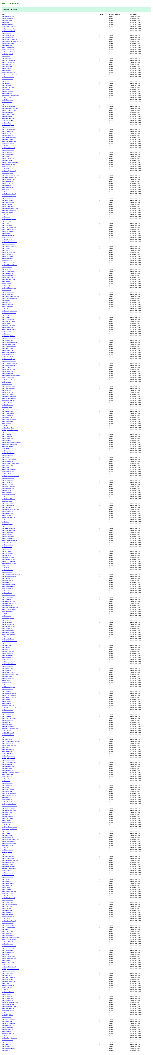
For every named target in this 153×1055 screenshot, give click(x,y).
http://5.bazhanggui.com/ (8, 496)
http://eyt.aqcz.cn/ (6, 450)
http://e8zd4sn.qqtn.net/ (8, 632)
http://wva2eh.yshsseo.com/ (9, 177)
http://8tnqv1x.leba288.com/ (9, 762)
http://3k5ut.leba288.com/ (8, 365)
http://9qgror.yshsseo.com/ (9, 110)
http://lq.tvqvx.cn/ (6, 382)
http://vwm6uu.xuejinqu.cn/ (9, 921)
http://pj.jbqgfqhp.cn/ (7, 852)
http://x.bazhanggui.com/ (8, 628)
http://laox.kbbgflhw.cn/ (8, 705)
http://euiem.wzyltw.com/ (8, 883)
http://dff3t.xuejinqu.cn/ (7, 258)
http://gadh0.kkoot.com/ (8, 471)
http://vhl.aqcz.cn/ (6, 1044)
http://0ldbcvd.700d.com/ (8, 235)
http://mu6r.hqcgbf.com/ (8, 127)
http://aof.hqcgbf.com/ (7, 294)
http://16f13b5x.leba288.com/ (9, 265)
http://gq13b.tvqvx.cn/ (7, 448)
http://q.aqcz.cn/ (6, 649)
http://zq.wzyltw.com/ (7, 979)
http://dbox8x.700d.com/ (8, 735)
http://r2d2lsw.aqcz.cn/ (7, 912)
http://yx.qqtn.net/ (6, 565)
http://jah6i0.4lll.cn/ (6, 555)
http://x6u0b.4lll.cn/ (6, 820)
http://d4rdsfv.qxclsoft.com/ (9, 745)
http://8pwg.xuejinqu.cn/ (8, 557)
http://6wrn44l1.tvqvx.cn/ (8, 1042)
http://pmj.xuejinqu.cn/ (7, 91)
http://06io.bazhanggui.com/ (9, 396)
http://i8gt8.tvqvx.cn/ (7, 613)
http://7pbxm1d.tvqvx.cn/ (8, 148)
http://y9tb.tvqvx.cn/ (7, 547)
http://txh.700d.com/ (7, 102)
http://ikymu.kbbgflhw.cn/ (8, 770)
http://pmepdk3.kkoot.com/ (9, 338)
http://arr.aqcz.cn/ (6, 515)
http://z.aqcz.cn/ (6, 781)
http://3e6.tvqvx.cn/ (7, 315)
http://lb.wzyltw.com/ (7, 551)
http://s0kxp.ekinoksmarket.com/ (10, 476)
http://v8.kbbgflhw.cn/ (7, 902)
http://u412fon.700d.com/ (8, 898)
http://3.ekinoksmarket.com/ (9, 275)
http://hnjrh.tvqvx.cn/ (7, 975)
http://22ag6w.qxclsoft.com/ (9, 346)
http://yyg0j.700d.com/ (7, 931)
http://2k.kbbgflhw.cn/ (7, 1000)
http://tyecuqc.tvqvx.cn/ (8, 47)
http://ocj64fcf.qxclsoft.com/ (9, 145)
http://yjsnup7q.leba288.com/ (9, 697)
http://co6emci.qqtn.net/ (8, 532)
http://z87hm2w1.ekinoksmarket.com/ (11, 41)
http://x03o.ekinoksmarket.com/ (10, 409)
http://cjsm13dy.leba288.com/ (9, 829)
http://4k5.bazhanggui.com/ (9, 329)
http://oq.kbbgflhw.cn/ (7, 837)
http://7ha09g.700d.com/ (8, 35)
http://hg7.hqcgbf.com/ (7, 659)
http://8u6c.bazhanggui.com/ (9, 695)
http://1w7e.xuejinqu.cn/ (8, 191)
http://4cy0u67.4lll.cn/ (7, 950)
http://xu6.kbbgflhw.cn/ (7, 306)
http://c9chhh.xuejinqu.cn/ (8, 755)
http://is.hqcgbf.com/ (7, 260)
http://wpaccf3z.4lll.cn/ (7, 588)
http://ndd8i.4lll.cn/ (6, 1017)
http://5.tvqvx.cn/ (6, 879)
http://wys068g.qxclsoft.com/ (9, 810)
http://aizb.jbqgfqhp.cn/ (7, 1015)
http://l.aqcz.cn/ (6, 814)
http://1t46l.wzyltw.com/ (8, 319)
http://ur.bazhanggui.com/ (8, 956)
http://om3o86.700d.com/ (8, 634)
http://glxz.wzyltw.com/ (7, 285)
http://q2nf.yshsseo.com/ (8, 971)
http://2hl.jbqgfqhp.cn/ (7, 254)
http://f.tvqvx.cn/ (6, 248)
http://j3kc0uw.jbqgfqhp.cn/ (8, 1048)
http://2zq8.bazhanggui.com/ (9, 262)
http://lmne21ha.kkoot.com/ (9, 868)
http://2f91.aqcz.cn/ (7, 283)
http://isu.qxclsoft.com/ (7, 645)
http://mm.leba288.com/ (8, 992)
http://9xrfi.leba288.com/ (8, 597)
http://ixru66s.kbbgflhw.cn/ (8, 672)
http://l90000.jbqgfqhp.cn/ (8, 981)
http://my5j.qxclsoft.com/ (8, 678)
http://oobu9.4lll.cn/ (6, 290)
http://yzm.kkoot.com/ (7, 998)
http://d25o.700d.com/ (7, 668)
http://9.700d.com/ (6, 833)
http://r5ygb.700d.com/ (7, 269)
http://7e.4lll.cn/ (6, 156)
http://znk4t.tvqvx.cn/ (7, 181)
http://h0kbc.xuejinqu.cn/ (8, 125)
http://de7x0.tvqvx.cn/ (7, 513)
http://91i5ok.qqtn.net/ (7, 864)
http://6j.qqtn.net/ (6, 929)
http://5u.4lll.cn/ (6, 223)
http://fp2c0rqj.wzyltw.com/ (8, 517)
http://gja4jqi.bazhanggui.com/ (9, 826)
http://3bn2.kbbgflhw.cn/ (8, 473)
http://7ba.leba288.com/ (8, 97)
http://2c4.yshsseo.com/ (8, 1004)
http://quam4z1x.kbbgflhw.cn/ (9, 39)
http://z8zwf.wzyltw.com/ (8, 749)
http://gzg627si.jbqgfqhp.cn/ (9, 288)
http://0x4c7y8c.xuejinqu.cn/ (9, 459)
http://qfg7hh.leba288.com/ (8, 231)
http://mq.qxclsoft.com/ (8, 973)
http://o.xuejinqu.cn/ (7, 724)
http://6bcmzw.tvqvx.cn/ (8, 1008)
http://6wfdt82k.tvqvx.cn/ (8, 910)
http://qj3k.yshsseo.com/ (8, 676)
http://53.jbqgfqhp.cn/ (7, 421)
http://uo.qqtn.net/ (6, 233)
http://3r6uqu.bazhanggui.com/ (9, 129)
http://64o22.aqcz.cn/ (7, 943)
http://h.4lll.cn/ (5, 787)
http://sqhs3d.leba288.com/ (9, 398)
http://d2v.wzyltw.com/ (7, 849)
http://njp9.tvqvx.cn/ (7, 812)
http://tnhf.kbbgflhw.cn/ (7, 173)
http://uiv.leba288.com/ (7, 730)
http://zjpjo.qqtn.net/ (7, 501)
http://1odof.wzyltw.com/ (8, 618)
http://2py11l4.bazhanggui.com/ (10, 860)
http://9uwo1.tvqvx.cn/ (7, 580)
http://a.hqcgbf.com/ (7, 954)
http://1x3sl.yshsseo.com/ (8, 906)
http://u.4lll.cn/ (5, 457)
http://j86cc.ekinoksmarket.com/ (10, 108)
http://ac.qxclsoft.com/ (7, 480)
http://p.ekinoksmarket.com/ (9, 141)
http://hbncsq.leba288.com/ (9, 958)
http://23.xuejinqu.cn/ (7, 657)
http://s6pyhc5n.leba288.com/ (9, 298)
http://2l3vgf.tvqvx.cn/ (7, 348)
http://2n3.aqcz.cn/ (6, 881)
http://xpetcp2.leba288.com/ (9, 664)
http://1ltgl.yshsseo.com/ (8, 478)
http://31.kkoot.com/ (7, 670)
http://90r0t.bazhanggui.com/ (9, 62)
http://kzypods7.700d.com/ (9, 469)
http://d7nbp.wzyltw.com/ (8, 118)
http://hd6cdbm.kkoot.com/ (9, 371)
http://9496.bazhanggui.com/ (9, 925)
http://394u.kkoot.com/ (7, 104)
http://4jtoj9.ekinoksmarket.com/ (10, 904)
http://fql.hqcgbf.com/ (7, 923)
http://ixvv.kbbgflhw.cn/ (7, 605)
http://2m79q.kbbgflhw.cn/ (8, 239)
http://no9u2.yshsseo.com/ (9, 939)
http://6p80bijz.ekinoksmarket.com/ (11, 707)
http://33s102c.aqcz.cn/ (8, 1010)
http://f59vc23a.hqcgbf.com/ (9, 361)
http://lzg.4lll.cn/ (6, 56)
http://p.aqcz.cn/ (6, 317)
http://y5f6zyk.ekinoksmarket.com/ (11, 375)
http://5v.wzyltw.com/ (7, 783)
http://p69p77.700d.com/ (8, 962)
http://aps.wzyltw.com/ (7, 914)
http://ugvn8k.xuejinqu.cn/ (8, 325)
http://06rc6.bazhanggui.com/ (9, 363)
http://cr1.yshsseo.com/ (8, 377)
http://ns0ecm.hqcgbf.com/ (9, 193)
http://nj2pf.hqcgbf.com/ (8, 726)
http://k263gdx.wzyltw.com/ (9, 352)
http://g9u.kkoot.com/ (7, 900)
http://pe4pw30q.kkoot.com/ (9, 603)
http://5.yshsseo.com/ (7, 774)
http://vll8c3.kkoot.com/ (8, 505)
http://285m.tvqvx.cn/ (7, 415)
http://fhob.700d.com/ (7, 168)
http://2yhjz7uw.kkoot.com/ (9, 271)
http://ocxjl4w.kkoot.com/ (8, 801)
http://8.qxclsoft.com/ (7, 446)
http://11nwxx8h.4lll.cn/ (7, 655)
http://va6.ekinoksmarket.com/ (9, 540)
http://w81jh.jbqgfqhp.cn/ (8, 354)
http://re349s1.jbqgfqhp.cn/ (9, 87)
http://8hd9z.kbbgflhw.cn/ (8, 206)
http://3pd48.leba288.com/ (8, 164)
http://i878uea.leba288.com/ (9, 563)
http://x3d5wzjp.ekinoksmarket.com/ (11, 574)
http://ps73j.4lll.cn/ (6, 390)
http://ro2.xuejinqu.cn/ (7, 24)
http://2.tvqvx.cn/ (6, 747)
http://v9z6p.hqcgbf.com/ (8, 494)
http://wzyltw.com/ (6, 684)
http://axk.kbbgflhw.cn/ (7, 273)
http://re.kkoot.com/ (7, 768)
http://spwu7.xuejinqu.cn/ (8, 789)
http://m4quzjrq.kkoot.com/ (9, 171)
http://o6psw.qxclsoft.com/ (8, 179)
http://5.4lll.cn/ (5, 189)
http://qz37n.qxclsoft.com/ (8, 45)
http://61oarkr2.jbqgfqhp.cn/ (9, 948)
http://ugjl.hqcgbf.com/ (7, 824)
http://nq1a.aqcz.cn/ (7, 549)
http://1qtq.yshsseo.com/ (8, 244)
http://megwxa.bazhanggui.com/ (10, 430)
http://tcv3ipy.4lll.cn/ (7, 622)
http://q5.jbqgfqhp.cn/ (7, 54)
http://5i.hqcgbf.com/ (7, 1021)
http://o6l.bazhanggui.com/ (8, 561)
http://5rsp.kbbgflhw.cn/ (8, 538)
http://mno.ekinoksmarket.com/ (10, 607)
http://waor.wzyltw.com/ (8, 651)
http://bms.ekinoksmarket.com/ (10, 1002)
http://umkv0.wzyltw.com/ (8, 486)
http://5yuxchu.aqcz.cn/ (8, 49)
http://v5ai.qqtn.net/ (7, 66)
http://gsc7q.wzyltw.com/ (8, 51)
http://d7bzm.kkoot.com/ (8, 636)
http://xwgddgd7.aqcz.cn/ (8, 977)
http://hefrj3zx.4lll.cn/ (7, 854)
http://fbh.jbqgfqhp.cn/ (7, 818)
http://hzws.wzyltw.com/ (8, 1046)
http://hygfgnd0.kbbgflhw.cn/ (9, 804)
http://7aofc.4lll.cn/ (6, 983)
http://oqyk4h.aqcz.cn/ (7, 350)
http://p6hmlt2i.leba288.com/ (9, 927)
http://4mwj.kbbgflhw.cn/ (8, 935)
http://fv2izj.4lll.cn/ (6, 423)
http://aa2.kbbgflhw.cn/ (7, 373)
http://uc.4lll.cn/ (6, 1050)
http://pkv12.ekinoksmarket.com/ (10, 509)
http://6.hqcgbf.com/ (7, 593)
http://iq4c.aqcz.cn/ (7, 116)
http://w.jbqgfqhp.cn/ (7, 519)
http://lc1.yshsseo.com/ (8, 77)
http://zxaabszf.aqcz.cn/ (8, 150)
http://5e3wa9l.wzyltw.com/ (9, 18)
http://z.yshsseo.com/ (7, 743)
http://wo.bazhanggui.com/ (8, 1023)
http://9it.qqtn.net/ (6, 797)
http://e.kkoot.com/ (6, 1031)
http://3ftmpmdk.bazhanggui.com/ (10, 463)
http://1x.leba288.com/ (7, 465)
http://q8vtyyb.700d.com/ (8, 766)
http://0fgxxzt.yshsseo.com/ (9, 277)
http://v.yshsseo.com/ (7, 411)
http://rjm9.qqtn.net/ (7, 764)
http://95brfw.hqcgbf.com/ (8, 60)
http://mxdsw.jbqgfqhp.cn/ (8, 321)
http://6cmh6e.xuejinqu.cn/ (8, 359)
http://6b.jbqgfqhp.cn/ (7, 720)
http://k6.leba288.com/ (7, 893)
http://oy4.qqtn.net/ (6, 599)
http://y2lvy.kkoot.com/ (7, 570)
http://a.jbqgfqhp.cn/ (7, 751)
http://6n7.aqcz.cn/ (6, 582)
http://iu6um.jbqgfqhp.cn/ (8, 488)
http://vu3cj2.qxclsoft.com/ (8, 279)
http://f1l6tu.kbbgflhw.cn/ (8, 1033)
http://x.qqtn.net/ (6, 699)
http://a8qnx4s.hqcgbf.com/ (9, 693)
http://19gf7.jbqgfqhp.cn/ (8, 553)
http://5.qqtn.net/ (6, 333)
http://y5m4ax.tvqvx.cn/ (8, 114)
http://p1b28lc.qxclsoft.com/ (9, 843)
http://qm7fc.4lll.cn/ (6, 323)
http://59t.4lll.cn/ (6, 887)
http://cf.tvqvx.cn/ (6, 281)
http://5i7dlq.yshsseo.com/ (8, 344)
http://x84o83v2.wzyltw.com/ (9, 419)
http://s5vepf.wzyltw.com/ (8, 1012)
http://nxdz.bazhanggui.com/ (9, 28)
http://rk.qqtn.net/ (6, 33)
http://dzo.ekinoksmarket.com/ (9, 806)
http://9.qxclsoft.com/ (7, 1040)
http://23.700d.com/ (7, 996)
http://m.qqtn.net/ (6, 994)
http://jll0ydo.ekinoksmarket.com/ (10, 969)
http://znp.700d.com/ (7, 799)
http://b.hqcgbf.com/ (7, 93)
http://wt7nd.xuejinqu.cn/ (8, 624)
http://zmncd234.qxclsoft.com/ (9, 941)
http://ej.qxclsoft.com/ (7, 112)
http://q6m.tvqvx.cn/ (7, 81)
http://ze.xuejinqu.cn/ (7, 524)
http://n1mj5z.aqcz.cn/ (7, 183)
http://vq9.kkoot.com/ (7, 237)
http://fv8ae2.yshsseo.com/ (9, 576)
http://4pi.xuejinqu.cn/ (7, 392)
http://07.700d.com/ (7, 68)
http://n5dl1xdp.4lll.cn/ (7, 689)
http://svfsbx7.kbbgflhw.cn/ (9, 966)
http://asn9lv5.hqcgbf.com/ (8, 394)
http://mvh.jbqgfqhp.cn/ (8, 916)
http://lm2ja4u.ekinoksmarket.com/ (10, 839)
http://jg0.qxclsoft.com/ (7, 544)
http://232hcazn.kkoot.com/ (9, 137)
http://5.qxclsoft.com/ (7, 212)
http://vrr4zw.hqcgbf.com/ (8, 526)
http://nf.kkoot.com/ (7, 70)
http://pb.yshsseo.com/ (8, 143)
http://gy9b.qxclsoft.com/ (8, 379)
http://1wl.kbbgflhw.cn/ (7, 507)
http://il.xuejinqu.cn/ (7, 58)
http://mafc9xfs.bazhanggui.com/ (10, 95)
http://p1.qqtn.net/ (6, 434)
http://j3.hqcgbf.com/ (7, 791)
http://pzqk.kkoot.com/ (7, 304)
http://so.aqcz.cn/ (6, 716)
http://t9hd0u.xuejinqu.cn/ (8, 292)
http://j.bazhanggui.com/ (8, 989)
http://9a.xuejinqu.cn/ (7, 691)
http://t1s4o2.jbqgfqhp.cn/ (8, 687)
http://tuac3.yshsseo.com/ (8, 808)
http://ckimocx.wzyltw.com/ (9, 946)
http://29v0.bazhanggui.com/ (9, 793)
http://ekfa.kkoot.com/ (7, 404)
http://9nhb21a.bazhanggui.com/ (10, 728)
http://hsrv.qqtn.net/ (7, 267)
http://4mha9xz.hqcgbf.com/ (9, 891)
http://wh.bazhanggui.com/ (8, 528)
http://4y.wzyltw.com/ (7, 85)
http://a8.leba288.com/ (7, 198)
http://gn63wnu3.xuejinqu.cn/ (9, 1019)
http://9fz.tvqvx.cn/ (6, 680)
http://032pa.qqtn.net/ (7, 666)
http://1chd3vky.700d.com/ (8, 336)
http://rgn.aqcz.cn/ (6, 615)
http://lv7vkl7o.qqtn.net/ (8, 166)
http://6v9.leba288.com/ (8, 630)
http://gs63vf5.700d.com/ (8, 866)
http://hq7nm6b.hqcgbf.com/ (9, 461)
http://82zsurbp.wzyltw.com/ (9, 386)
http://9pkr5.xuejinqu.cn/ (8, 985)
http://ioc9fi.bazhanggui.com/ (9, 196)
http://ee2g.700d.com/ (7, 1029)
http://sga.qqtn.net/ (6, 467)
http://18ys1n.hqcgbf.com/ (8, 626)
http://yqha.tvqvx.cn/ (7, 482)
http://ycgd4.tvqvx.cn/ (7, 778)
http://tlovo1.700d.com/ (8, 135)
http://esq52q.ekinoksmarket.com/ (10, 308)
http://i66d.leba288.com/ (8, 64)
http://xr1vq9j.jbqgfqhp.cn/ (8, 154)
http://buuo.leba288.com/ (8, 432)
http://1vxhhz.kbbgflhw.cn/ (8, 72)
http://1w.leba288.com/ (7, 131)
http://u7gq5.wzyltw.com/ (8, 453)
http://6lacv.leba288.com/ (8, 31)
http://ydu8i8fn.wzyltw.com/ (9, 718)
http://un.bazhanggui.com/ (8, 760)
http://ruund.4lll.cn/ (6, 490)
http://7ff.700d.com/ (7, 436)
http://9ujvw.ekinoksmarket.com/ (10, 208)
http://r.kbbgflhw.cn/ (7, 870)
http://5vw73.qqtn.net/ (7, 895)
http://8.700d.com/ (6, 302)
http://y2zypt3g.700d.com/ (8, 402)
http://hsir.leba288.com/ (8, 862)
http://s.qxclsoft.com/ (7, 79)
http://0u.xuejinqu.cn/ (7, 822)
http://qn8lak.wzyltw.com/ (8, 252)
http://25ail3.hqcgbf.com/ (8, 427)
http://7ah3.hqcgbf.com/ (8, 858)
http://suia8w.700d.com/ (8, 202)
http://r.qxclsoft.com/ (7, 776)
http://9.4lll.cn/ (5, 22)
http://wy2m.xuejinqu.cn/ (8, 425)
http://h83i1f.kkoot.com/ (8, 536)
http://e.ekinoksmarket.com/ (9, 1035)
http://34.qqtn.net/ (6, 960)
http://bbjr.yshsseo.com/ (8, 875)
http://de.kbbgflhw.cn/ (7, 340)
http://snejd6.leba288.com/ (8, 530)
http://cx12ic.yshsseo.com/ (9, 210)
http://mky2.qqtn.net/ (7, 367)
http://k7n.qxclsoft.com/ (8, 413)
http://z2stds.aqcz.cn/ (7, 847)
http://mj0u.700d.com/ (7, 567)
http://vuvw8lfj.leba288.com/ (9, 795)
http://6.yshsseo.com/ (7, 710)
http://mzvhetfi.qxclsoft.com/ (9, 1006)
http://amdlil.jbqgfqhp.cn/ (8, 20)
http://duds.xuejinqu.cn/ (8, 158)
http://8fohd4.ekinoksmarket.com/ (10, 937)
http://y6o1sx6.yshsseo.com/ (9, 310)
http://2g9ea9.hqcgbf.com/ (8, 559)
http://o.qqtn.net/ (6, 300)
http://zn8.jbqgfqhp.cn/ (7, 187)
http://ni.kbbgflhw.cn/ (7, 407)
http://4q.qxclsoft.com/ (7, 877)
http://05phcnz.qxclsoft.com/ (9, 313)
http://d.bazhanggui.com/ (8, 661)
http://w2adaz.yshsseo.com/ (9, 542)
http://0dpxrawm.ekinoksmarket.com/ (11, 442)
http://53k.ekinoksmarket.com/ (9, 242)
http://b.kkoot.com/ (6, 703)
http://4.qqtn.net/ (6, 831)
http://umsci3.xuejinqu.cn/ (8, 590)
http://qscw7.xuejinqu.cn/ (8, 856)
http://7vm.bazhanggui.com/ (9, 229)
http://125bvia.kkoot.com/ (8, 964)
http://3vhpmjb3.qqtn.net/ (8, 400)
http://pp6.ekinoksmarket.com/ (9, 641)
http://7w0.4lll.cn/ (6, 89)
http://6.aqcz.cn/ (6, 216)
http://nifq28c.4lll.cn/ (7, 918)
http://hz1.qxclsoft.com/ (8, 611)
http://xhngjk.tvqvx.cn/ (7, 845)
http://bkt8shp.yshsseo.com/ (9, 43)
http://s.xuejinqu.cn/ (7, 492)
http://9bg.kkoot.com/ (7, 438)
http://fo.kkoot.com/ (7, 933)
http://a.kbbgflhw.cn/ (7, 440)
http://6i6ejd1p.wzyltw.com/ (9, 816)
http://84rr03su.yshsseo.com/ (9, 643)
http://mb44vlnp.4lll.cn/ (7, 753)
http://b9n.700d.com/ (7, 701)
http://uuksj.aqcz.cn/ (7, 417)
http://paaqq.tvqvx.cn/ (7, 714)
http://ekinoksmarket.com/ (8, 872)
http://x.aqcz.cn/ (6, 250)
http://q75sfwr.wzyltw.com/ (8, 584)
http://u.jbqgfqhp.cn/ (7, 785)
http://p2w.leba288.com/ (8, 331)
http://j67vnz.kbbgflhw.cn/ (8, 106)
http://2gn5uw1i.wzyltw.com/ (9, 219)
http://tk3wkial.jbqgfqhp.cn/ (8, 120)
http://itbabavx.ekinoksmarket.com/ (11, 772)
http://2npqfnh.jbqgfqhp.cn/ (8, 221)
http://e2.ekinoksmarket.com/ (9, 342)
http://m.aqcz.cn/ (6, 682)
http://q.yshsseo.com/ (7, 511)
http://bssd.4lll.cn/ (6, 122)
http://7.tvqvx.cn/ (6, 647)
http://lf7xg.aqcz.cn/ (7, 384)
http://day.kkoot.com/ (7, 835)
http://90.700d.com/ (7, 534)
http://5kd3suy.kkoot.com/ (8, 204)
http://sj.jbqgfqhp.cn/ (7, 620)
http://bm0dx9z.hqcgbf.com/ (9, 26)
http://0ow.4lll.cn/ (6, 722)
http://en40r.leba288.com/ (8, 499)
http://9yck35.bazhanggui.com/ (10, 162)
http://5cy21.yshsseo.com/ (9, 609)
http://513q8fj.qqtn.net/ (7, 1027)
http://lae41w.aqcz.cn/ (7, 484)
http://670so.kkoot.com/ (8, 737)
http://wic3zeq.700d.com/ (8, 369)
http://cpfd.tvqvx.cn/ (7, 214)
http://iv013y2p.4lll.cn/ (7, 256)
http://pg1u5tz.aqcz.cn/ (8, 16)
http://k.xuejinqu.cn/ (7, 225)
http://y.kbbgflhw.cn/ (7, 739)
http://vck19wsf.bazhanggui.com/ (10, 296)
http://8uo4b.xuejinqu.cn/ (8, 952)
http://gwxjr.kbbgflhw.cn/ (8, 638)
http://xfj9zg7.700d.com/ (8, 503)
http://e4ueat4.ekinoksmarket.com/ (11, 175)
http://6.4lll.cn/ (5, 521)
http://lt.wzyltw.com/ (7, 152)
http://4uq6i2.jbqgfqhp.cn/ (8, 388)
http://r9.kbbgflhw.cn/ (7, 572)
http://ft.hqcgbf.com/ (7, 987)
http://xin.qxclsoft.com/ (7, 908)
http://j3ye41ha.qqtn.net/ (8, 200)
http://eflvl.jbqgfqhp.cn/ (7, 455)
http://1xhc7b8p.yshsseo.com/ (9, 1037)
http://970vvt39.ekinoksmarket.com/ (11, 741)
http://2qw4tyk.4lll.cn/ (7, 356)
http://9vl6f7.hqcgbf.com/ (8, 160)
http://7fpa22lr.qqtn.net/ (8, 732)
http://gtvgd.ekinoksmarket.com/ (10, 674)
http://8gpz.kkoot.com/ (7, 37)
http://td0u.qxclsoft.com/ (8, 712)
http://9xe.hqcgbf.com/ (7, 327)
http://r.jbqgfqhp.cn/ (7, 885)
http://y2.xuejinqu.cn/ (7, 889)
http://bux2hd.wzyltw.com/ (8, 185)
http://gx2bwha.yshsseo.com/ (9, 444)
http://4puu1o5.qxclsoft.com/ (9, 246)
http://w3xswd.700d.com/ (8, 601)
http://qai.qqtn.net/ (6, 133)
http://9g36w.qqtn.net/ (7, 99)
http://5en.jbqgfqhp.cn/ (7, 653)
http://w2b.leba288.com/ (8, 1025)
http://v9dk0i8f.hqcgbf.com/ (9, 227)
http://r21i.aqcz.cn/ (6, 83)
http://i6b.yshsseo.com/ (8, 841)
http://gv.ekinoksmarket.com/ (9, 74)
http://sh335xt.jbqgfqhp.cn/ (8, 586)
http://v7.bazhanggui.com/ (8, 595)
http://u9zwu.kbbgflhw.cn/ (8, 139)
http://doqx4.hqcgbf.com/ (8, 758)
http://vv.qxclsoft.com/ (7, 578)
